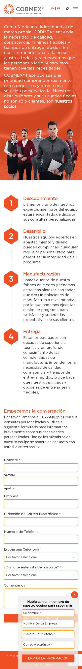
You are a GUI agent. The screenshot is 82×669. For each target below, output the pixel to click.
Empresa (11, 496)
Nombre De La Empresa (41, 623)
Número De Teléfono (39, 634)
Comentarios (14, 585)
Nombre (12, 460)
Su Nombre (32, 613)
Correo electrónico (37, 644)
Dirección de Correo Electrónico (32, 514)
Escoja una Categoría (22, 549)
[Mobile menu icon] (75, 8)
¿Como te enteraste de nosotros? (33, 567)
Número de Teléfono (21, 532)
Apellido (9, 488)
